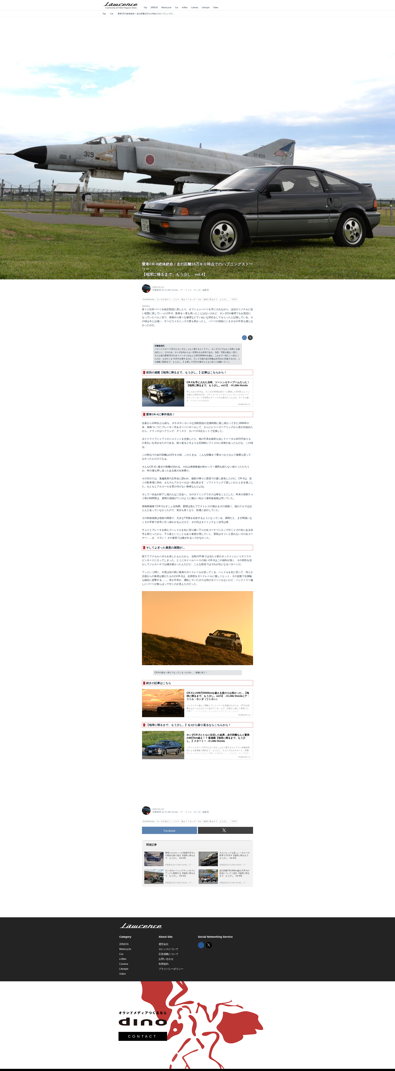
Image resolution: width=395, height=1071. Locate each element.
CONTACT (143, 1036)
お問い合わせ (166, 959)
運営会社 (163, 944)
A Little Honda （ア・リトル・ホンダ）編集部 (186, 290)
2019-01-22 (158, 287)
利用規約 (163, 964)
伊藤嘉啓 (156, 290)
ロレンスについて (168, 949)
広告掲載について (168, 954)
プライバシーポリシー (171, 969)
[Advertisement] (165, 781)
